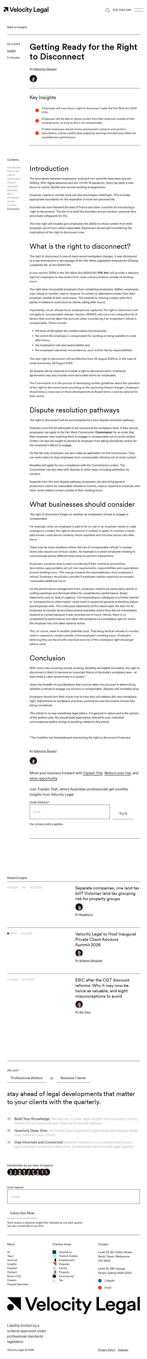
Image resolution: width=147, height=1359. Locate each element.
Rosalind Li (86, 914)
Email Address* (39, 802)
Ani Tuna (84, 1012)
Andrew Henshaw (90, 960)
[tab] (27, 1078)
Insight (11, 50)
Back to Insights (17, 27)
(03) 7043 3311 (122, 10)
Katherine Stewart (45, 751)
